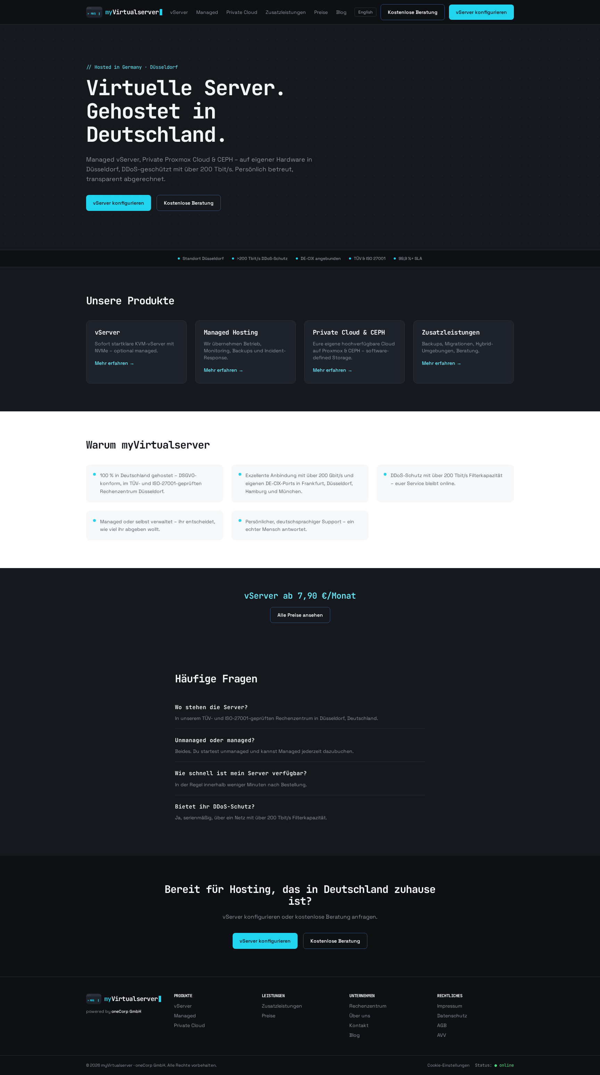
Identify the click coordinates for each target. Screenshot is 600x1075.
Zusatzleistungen (286, 12)
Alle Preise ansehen (300, 615)
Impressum (449, 1006)
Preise (321, 12)
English (365, 12)
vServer (179, 12)
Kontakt (358, 1025)
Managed (207, 12)
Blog (341, 12)
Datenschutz (452, 1015)
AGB (442, 1025)
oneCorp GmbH (126, 1011)
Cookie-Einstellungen (448, 1065)
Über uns (359, 1015)
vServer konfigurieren (481, 12)
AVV (441, 1035)
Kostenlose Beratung (413, 12)
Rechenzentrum (367, 1006)
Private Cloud (241, 12)
